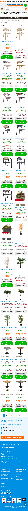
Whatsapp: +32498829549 (8, 430)
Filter (3, 25)
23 (19, 415)
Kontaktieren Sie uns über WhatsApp (12, 437)
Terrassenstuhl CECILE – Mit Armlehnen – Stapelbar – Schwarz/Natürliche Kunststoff (7, 170)
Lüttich (18, 15)
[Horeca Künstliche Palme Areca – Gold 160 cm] (21, 229)
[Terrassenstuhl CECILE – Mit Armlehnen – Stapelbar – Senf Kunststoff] (21, 66)
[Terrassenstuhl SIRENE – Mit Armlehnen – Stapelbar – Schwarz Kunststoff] (21, 163)
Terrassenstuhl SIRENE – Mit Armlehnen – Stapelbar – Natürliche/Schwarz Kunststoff (7, 73)
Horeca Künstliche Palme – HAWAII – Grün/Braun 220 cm (21, 301)
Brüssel (15, 15)
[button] (2, 9)
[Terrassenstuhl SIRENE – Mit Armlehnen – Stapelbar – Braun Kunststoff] (7, 99)
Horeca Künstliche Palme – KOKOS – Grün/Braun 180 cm (21, 327)
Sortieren (25, 25)
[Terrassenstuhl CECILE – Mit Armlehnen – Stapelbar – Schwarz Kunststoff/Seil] (21, 131)
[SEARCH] (26, 9)
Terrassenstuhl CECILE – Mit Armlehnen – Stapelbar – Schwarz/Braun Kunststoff (7, 203)
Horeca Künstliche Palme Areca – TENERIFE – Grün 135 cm (21, 276)
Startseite (3, 20)
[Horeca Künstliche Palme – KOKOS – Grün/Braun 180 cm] (21, 320)
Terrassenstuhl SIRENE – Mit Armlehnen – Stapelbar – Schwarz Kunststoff (21, 170)
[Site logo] (14, 5)
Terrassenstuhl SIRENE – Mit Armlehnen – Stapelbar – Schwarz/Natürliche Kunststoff (7, 138)
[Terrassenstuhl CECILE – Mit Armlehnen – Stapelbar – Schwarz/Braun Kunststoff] (7, 195)
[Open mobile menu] (1, 5)
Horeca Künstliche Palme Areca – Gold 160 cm (21, 243)
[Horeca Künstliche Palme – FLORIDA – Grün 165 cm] (7, 320)
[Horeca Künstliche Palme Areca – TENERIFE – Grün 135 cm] (21, 262)
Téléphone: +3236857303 (8, 427)
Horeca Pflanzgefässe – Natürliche (21, 207)
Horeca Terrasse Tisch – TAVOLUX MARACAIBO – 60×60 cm (21, 393)
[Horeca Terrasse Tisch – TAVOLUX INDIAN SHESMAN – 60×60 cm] (21, 352)
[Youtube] (7, 493)
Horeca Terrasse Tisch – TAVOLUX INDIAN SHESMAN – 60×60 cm (21, 359)
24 (21, 415)
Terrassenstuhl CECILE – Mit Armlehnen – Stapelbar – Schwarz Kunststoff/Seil (21, 138)
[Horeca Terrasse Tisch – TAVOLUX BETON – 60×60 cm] (7, 352)
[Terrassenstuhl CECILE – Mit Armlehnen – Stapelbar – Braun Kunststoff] (21, 99)
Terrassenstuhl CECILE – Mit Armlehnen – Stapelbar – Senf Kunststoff (21, 73)
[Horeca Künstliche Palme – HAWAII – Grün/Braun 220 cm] (21, 294)
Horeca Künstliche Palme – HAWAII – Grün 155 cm (7, 301)
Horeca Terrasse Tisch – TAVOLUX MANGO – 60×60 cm (7, 393)
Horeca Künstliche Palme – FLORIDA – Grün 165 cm (7, 327)
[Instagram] (2, 493)
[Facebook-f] (5, 493)
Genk (22, 15)
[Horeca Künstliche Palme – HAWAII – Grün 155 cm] (7, 294)
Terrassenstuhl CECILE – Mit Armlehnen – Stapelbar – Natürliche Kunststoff (7, 41)
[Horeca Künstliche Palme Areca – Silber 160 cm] (7, 262)
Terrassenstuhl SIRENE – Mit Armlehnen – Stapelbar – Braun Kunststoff (7, 105)
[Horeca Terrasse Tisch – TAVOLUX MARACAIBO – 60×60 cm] (21, 386)
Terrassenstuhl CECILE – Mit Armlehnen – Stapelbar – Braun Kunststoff (21, 105)
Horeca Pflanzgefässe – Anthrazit (7, 241)
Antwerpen (10, 15)
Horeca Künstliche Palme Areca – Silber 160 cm (7, 269)
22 (16, 415)
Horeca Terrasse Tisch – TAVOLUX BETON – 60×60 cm (7, 359)
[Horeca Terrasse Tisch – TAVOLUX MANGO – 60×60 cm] (7, 386)
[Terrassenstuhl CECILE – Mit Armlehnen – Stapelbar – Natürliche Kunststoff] (7, 34)
